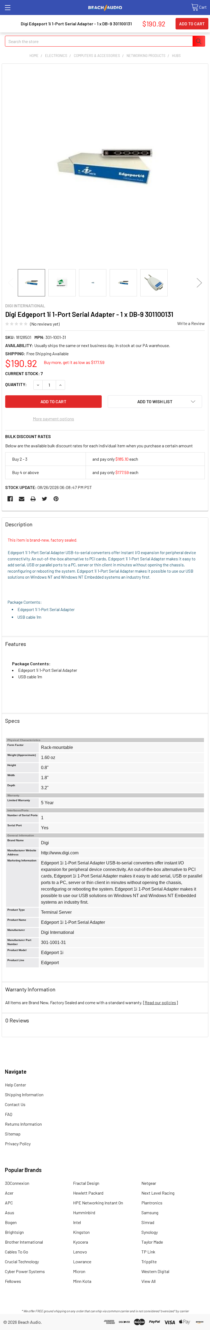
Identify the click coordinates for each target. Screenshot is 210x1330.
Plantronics (151, 1202)
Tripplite (149, 1261)
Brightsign (14, 1232)
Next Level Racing (157, 1192)
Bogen (11, 1222)
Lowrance (82, 1261)
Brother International (24, 1241)
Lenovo (80, 1251)
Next (199, 282)
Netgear (148, 1183)
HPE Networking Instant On (98, 1202)
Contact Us (15, 1104)
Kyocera (80, 1241)
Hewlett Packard (88, 1192)
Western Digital (155, 1271)
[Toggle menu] (7, 7)
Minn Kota (82, 1281)
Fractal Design (86, 1183)
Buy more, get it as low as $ (74, 362)
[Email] (22, 499)
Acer (9, 1192)
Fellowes (13, 1281)
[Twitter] (44, 499)
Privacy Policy (18, 1143)
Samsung (149, 1212)
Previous (10, 282)
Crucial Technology (22, 1261)
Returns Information (23, 1123)
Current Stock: (24, 373)
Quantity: (16, 384)
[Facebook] (10, 499)
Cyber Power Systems (25, 1271)
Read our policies (160, 1002)
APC (9, 1202)
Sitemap (13, 1133)
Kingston (81, 1232)
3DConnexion (17, 1183)
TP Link (148, 1251)
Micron (79, 1271)
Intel (77, 1222)
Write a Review (191, 323)
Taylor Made (152, 1241)
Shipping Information (24, 1094)
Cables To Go (16, 1251)
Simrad (147, 1222)
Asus (9, 1212)
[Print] (33, 499)
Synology (149, 1232)
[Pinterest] (56, 499)
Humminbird (84, 1212)
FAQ (8, 1114)
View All (148, 1281)
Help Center (15, 1084)
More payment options (53, 418)
